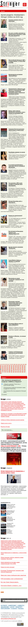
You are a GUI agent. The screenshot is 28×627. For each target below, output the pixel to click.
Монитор (19, 607)
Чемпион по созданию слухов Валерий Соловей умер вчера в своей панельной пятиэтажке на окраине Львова (14, 415)
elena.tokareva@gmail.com (8, 618)
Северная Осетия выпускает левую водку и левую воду (16, 129)
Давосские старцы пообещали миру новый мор (13, 575)
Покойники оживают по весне (17, 152)
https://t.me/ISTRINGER (8, 446)
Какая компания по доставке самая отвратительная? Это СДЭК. (10, 563)
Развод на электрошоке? (15, 215)
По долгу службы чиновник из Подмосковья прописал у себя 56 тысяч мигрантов (17, 34)
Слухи (12, 607)
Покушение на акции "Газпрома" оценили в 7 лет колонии (16, 279)
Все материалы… (7, 430)
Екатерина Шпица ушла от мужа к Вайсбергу (16, 324)
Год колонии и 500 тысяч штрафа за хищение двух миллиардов (15, 184)
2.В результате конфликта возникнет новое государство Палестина (14, 388)
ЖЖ (19, 446)
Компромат (12, 605)
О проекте (14, 608)
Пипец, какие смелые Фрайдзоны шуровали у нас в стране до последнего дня (17, 112)
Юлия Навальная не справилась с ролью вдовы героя (13, 472)
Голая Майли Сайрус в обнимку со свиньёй (15, 261)
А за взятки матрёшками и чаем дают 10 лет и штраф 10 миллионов (17, 166)
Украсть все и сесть (6, 423)
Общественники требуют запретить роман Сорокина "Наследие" (12, 558)
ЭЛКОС (20, 621)
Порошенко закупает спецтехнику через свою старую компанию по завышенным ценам (15, 303)
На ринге (4, 605)
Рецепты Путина (5, 426)
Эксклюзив (5, 607)
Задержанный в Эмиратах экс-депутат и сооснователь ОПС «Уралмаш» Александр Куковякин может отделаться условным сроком (17, 91)
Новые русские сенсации (7, 567)
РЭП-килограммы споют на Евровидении (12, 578)
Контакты (21, 608)
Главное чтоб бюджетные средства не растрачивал (16, 352)
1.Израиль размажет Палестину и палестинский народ (12, 385)
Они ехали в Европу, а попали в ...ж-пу (11, 585)
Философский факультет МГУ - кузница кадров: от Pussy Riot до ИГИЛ (17, 61)
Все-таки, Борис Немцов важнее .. (10, 582)
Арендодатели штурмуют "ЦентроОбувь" (16, 75)
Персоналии (5, 608)
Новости (21, 605)
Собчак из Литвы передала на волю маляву (12, 420)
